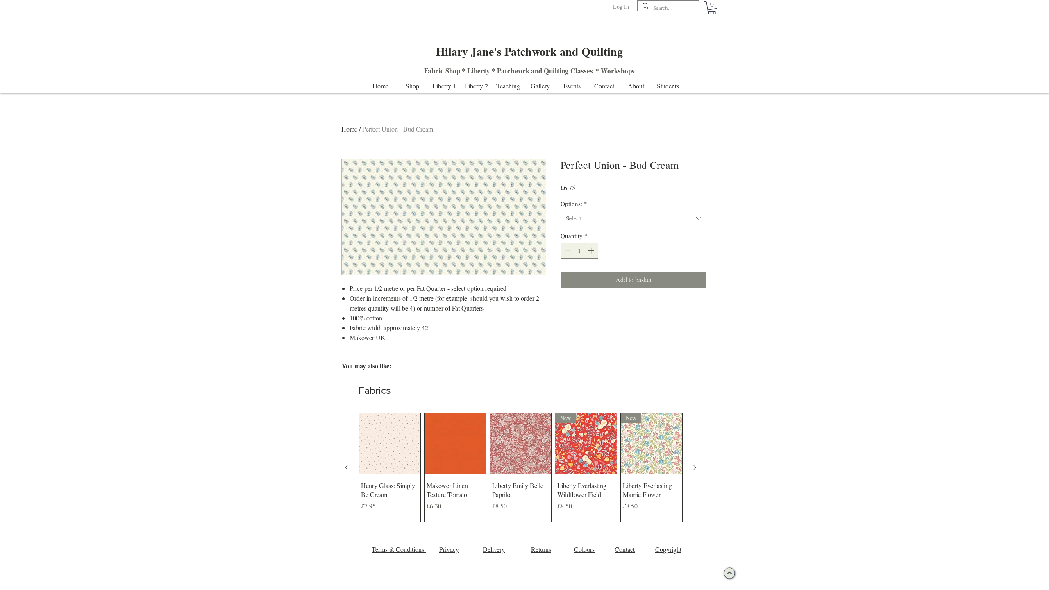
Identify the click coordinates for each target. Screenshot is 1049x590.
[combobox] (633, 218)
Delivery (494, 549)
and (536, 71)
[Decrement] (567, 250)
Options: (574, 203)
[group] (520, 467)
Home (349, 129)
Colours (584, 549)
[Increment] (591, 250)
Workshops (618, 71)
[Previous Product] (347, 467)
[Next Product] (694, 467)
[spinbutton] (579, 250)
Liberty (478, 71)
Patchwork (513, 71)
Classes (581, 71)
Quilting (556, 71)
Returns (541, 549)
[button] (712, 7)
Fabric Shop (442, 71)
